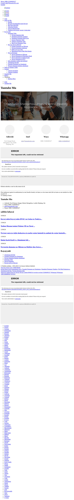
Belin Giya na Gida (17, 49)
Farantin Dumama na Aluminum (17, 64)
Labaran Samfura (13, 72)
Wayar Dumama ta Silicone (19, 54)
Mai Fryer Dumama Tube (19, 43)
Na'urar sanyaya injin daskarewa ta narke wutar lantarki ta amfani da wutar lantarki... (33, 233)
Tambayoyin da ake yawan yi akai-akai (19, 30)
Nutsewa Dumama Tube (18, 41)
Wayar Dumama (12, 53)
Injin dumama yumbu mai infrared (17, 61)
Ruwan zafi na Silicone (14, 44)
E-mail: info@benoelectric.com (10, 3)
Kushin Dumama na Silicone (20, 46)
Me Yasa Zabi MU (13, 25)
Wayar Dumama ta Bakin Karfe (21, 57)
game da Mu (7, 20)
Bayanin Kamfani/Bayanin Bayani (18, 23)
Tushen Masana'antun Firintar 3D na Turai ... (18, 226)
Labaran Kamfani (13, 70)
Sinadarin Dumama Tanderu (20, 36)
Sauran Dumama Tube (18, 40)
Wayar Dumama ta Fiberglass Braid (22, 56)
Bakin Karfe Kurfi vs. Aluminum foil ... (15, 240)
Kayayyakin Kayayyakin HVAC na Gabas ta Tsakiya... (21, 219)
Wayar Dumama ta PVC (18, 59)
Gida (5, 19)
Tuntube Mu (7, 74)
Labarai (6, 69)
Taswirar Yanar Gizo (6, 267)
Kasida (10, 22)
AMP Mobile (16, 267)
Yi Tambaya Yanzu (6, 195)
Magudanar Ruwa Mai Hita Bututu (21, 51)
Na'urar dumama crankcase (19, 48)
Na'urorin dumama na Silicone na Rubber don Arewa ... (22, 247)
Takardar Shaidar (13, 27)
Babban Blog (12, 79)
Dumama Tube (12, 33)
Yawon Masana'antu (13, 28)
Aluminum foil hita (13, 62)
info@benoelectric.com (11, 206)
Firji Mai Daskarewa (64, 269)
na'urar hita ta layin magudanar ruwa (11, 269)
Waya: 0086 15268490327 (8, 1)
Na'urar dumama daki (18, 35)
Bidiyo (6, 75)
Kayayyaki (7, 32)
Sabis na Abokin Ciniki (11, 67)
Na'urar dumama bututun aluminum (18, 66)
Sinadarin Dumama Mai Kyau (20, 38)
